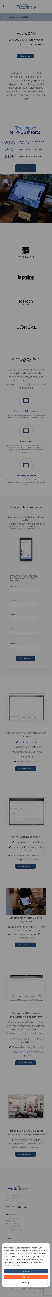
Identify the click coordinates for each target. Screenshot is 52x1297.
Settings (26, 1282)
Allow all (26, 1271)
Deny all (26, 1277)
